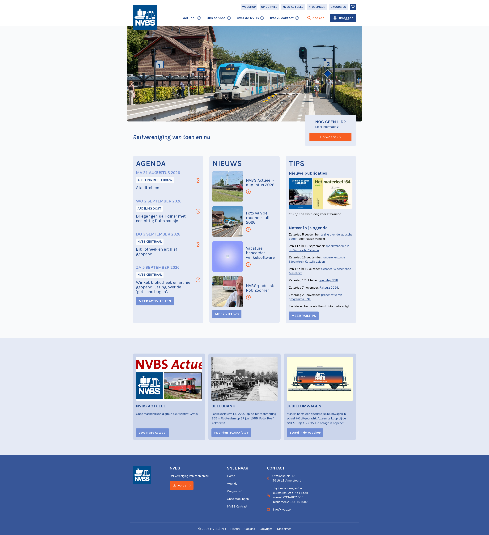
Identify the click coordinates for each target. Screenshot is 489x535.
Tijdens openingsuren (287, 488)
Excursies (338, 7)
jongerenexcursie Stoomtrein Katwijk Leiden (317, 259)
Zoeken (318, 18)
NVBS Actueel (293, 7)
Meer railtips (303, 316)
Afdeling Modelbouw (155, 180)
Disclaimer (284, 529)
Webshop (249, 7)
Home (231, 476)
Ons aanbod (216, 18)
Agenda (232, 484)
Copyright (266, 529)
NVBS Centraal (150, 242)
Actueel (189, 18)
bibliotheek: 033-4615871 (291, 502)
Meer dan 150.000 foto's (231, 432)
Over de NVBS (248, 18)
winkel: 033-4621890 (288, 497)
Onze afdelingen (238, 499)
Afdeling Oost (149, 208)
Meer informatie (325, 127)
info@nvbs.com (283, 509)
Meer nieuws (227, 314)
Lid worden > (330, 137)
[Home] (145, 17)
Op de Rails (269, 7)
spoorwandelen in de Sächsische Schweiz (319, 248)
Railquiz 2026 (328, 288)
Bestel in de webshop (305, 432)
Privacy (235, 529)
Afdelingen (317, 7)
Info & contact (282, 18)
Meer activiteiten (155, 301)
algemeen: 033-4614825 (290, 493)
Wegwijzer (234, 491)
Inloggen (346, 18)
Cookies (249, 529)
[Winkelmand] (353, 7)
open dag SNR (328, 280)
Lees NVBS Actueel (152, 432)
